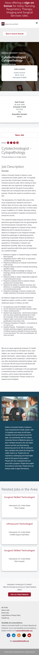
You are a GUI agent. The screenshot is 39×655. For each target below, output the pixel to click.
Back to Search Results (15, 34)
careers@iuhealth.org (24, 630)
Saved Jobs (5, 613)
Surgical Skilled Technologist (19, 497)
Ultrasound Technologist (19, 523)
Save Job (19, 134)
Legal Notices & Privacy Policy (11, 615)
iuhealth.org (5, 618)
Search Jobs (5, 610)
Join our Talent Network (19, 594)
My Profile (5, 607)
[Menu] (37, 23)
